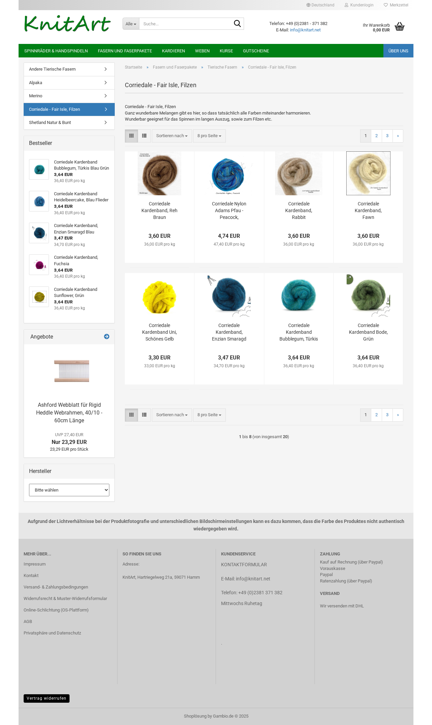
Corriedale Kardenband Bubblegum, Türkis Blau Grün (298, 332)
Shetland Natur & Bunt (50, 122)
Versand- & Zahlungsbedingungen (56, 587)
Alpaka (35, 82)
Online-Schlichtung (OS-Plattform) (56, 609)
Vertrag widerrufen (46, 698)
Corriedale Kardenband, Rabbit (298, 210)
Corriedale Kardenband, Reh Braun (159, 210)
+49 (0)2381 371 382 (260, 592)
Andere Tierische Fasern (52, 69)
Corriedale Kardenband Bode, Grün (368, 332)
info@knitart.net (305, 29)
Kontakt (31, 575)
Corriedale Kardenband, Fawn (368, 210)
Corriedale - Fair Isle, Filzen (54, 109)
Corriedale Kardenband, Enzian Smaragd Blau (229, 332)
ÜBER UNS (398, 50)
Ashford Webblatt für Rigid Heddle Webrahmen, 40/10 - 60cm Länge (69, 413)
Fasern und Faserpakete (125, 50)
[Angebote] (106, 337)
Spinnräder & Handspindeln (56, 50)
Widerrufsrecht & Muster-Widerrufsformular (65, 598)
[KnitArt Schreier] (68, 23)
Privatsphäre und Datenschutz (52, 632)
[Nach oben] (413, 715)
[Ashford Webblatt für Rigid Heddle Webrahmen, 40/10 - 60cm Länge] (69, 371)
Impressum (35, 564)
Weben (202, 50)
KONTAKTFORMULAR (244, 564)
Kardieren (173, 50)
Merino (35, 95)
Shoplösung (195, 716)
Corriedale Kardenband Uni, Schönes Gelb (159, 332)
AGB (28, 621)
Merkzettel (398, 5)
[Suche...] (237, 24)
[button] (320, 5)
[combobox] (172, 136)
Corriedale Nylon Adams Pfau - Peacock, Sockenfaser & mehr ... (229, 211)
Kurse (226, 50)
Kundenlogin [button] (361, 5)
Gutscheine (256, 50)
